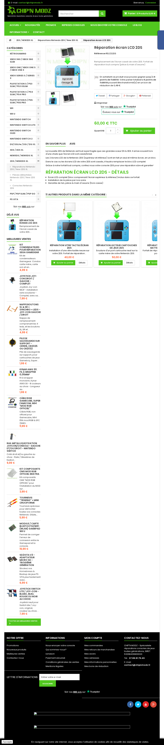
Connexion (150, 2)
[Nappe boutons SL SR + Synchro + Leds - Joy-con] (12, 308)
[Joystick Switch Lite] (12, 593)
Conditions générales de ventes (62, 662)
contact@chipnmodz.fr (137, 664)
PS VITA (14, 199)
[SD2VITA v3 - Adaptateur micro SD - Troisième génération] (12, 559)
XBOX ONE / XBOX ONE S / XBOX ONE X (23, 68)
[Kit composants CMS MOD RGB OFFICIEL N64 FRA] (12, 473)
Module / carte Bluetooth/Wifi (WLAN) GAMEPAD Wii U (30, 527)
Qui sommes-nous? (56, 649)
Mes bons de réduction (96, 666)
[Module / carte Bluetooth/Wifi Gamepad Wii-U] (12, 527)
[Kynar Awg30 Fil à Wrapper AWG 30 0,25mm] (12, 373)
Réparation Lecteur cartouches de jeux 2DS (116, 246)
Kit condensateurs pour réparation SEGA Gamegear (30, 248)
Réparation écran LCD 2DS (28, 222)
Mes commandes (93, 645)
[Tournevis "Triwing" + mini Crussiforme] (12, 502)
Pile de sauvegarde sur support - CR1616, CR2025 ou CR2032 (30, 343)
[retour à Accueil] (10, 40)
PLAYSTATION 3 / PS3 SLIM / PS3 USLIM (21, 85)
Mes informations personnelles (100, 662)
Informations (18, 32)
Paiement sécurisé (55, 657)
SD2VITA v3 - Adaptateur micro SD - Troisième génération (27, 560)
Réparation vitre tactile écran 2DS (69, 246)
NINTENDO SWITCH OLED (20, 132)
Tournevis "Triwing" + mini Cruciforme (29, 500)
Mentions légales (54, 666)
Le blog (137, 25)
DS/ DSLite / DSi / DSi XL (22, 144)
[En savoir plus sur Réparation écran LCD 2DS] (12, 224)
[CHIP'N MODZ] (30, 12)
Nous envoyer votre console (108, 25)
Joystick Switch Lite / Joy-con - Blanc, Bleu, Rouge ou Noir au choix (30, 594)
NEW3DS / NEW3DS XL (21, 155)
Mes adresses (91, 657)
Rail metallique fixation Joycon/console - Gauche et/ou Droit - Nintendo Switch (23, 447)
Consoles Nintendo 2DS (21, 187)
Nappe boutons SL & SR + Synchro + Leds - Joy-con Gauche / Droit (30, 309)
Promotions (13, 645)
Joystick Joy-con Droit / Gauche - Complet (28, 279)
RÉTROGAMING (18, 53)
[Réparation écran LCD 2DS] (53, 98)
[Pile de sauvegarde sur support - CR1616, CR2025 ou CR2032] (12, 342)
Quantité (99, 130)
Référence (99, 53)
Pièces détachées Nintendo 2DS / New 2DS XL (22, 177)
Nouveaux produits (16, 649)
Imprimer (102, 102)
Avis (72, 144)
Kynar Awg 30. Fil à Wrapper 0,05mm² (28, 372)
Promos (51, 25)
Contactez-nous (15, 657)
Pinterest (146, 95)
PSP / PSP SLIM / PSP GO (22, 193)
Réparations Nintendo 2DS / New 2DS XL (22, 168)
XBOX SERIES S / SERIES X (22, 77)
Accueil (14, 25)
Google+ (130, 95)
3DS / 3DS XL (16, 149)
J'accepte (7, 742)
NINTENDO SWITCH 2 (21, 138)
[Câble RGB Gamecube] (12, 402)
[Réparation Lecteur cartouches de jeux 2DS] (116, 222)
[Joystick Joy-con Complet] (12, 280)
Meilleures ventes (19, 239)
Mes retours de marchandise (99, 649)
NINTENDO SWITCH (20, 119)
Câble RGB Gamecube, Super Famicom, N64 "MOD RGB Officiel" (30, 403)
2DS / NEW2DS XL (19, 161)
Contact (39, 32)
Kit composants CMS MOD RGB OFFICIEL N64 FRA (30, 471)
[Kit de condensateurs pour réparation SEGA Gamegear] (12, 249)
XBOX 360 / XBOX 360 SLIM (21, 60)
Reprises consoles (73, 25)
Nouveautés (32, 25)
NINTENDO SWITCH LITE (22, 124)
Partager (115, 95)
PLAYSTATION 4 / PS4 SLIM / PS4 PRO (21, 93)
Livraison (50, 653)
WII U (12, 113)
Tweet (101, 95)
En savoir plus (56, 144)
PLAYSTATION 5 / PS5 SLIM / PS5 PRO (21, 101)
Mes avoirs (90, 653)
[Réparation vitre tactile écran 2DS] (69, 222)
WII (11, 108)
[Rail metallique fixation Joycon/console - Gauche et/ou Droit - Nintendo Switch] (12, 436)
